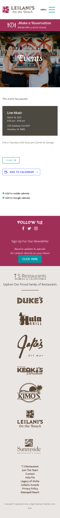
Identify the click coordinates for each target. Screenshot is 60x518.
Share (9, 160)
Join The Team (30, 470)
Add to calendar (22, 172)
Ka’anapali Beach (30, 492)
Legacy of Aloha (30, 481)
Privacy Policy (30, 488)
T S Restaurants (30, 466)
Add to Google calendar (17, 197)
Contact (30, 473)
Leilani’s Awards (30, 484)
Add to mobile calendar (16, 193)
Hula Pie (30, 477)
